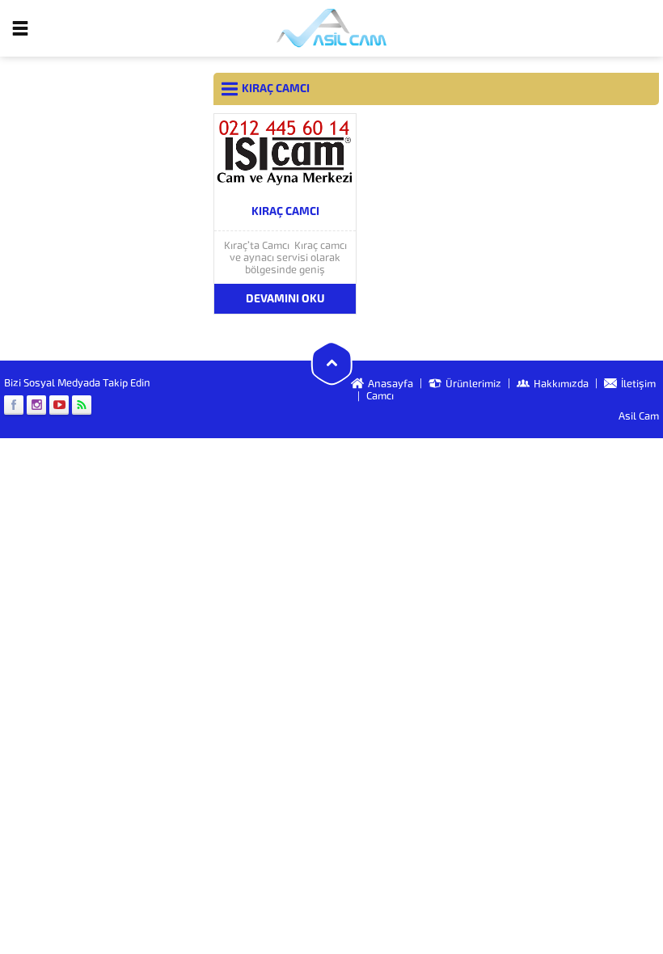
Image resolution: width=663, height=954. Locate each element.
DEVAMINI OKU (285, 299)
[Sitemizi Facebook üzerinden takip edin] (13, 405)
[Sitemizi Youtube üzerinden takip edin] (59, 405)
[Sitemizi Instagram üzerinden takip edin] (36, 405)
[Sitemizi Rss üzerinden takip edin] (81, 405)
